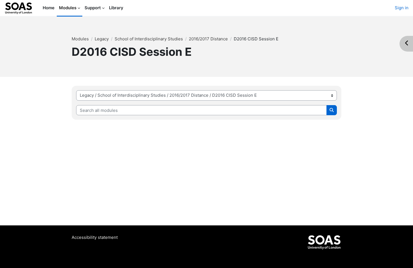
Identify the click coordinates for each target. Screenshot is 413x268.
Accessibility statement (95, 237)
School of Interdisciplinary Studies (149, 38)
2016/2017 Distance (208, 38)
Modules (80, 38)
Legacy (102, 38)
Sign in (402, 7)
